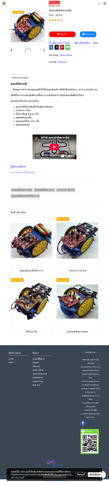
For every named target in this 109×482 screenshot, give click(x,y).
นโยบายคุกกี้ (19, 477)
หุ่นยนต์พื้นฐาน (39, 359)
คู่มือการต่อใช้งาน (18, 166)
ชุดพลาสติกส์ (38, 370)
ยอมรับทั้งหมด (95, 474)
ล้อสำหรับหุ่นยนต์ (40, 374)
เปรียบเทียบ (83, 43)
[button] (98, 3)
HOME (11, 359)
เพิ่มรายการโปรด (60, 43)
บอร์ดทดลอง (38, 378)
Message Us (89, 34)
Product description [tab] (20, 78)
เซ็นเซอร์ (36, 366)
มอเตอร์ (36, 363)
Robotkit (62, 62)
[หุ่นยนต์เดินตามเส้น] (28, 27)
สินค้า (11, 363)
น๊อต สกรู (36, 385)
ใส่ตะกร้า (63, 34)
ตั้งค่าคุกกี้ (81, 474)
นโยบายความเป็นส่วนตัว (63, 474)
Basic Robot (66, 55)
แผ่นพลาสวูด (38, 381)
